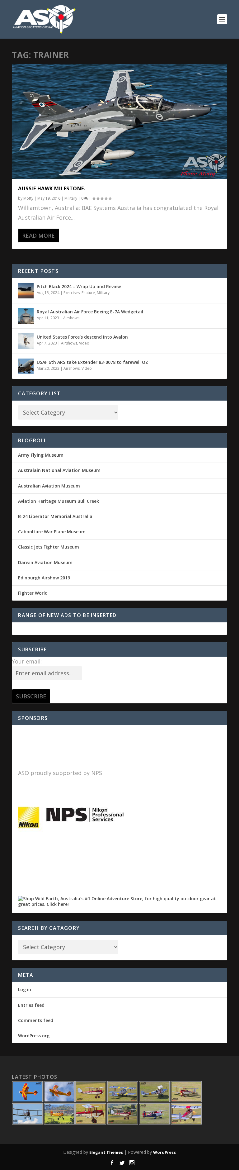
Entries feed (31, 1005)
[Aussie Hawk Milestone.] (119, 121)
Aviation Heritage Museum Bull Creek (58, 501)
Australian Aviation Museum (49, 486)
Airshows (71, 318)
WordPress (164, 1152)
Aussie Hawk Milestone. (51, 188)
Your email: (27, 661)
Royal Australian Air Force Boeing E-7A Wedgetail (90, 312)
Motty (28, 198)
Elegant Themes (106, 1152)
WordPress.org (33, 1036)
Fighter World (33, 593)
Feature (88, 292)
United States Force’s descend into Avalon (82, 337)
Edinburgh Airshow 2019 (44, 578)
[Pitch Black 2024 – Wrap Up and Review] (26, 290)
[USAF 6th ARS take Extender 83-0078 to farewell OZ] (26, 366)
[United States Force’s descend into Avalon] (26, 341)
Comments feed (35, 1020)
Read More (38, 235)
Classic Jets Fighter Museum (48, 547)
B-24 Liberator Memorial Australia (55, 516)
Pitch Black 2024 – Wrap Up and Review (79, 286)
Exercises (71, 292)
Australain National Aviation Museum (59, 470)
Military (70, 198)
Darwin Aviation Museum (45, 562)
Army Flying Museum (40, 455)
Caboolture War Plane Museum (52, 532)
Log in (24, 989)
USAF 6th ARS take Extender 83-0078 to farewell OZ (92, 362)
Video (84, 343)
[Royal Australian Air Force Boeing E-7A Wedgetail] (26, 316)
